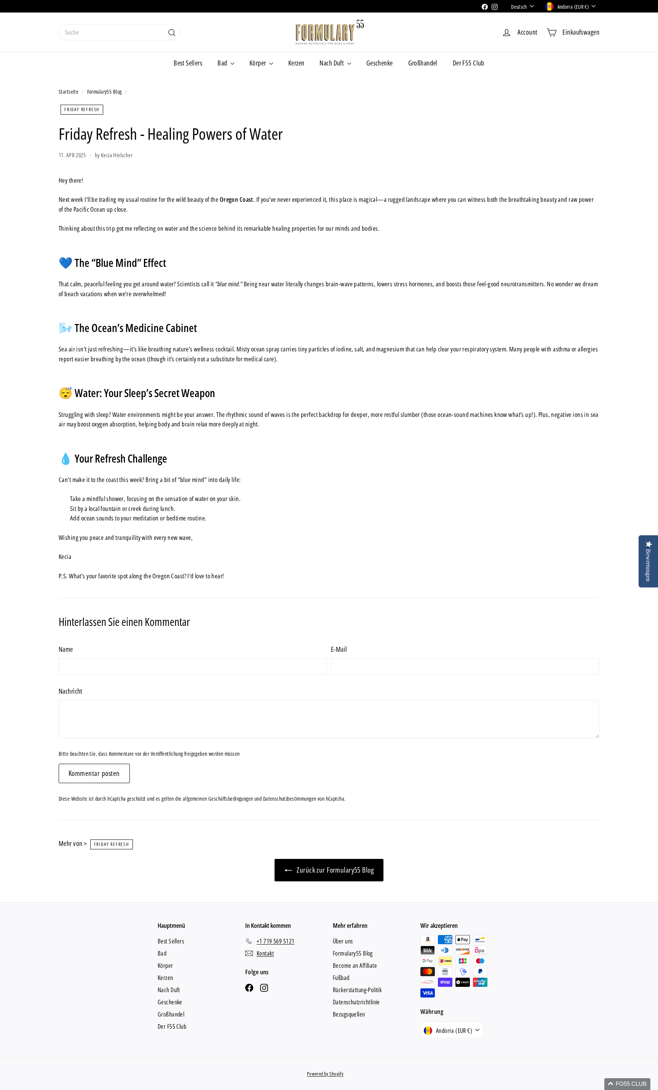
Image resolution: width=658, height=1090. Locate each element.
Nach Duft (332, 62)
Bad (222, 62)
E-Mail (339, 649)
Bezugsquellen (349, 1014)
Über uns (343, 941)
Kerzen (296, 62)
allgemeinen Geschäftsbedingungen (218, 798)
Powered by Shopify (325, 1073)
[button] (627, 1084)
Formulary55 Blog (105, 91)
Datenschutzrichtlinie (356, 1002)
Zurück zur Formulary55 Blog (334, 870)
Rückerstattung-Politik (357, 990)
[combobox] (119, 32)
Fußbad (341, 977)
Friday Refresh (81, 109)
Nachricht (71, 691)
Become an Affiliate (355, 965)
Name (66, 649)
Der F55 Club (468, 62)
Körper (258, 62)
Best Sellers (188, 62)
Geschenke (379, 62)
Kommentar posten (94, 773)
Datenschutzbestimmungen (289, 798)
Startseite (69, 91)
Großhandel (423, 62)
